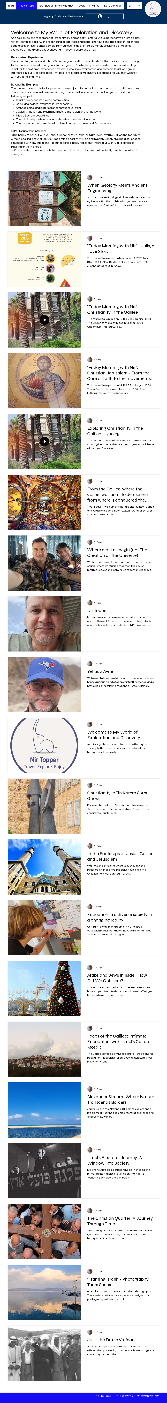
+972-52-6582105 (124, 1395)
